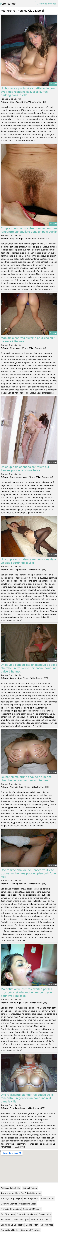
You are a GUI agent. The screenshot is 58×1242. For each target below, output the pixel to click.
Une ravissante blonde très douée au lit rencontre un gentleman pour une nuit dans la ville (27, 1098)
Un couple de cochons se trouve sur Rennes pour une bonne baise (25, 468)
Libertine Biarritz (9, 1203)
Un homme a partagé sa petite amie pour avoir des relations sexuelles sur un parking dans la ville (28, 92)
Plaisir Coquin (47, 1198)
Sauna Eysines (30, 1188)
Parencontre (8, 3)
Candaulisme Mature (27, 1214)
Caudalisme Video (27, 1203)
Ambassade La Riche (11, 1188)
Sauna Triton (32, 1225)
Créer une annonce (46, 3)
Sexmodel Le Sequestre (12, 1225)
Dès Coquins (45, 1214)
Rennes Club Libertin (41, 1219)
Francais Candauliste (11, 1209)
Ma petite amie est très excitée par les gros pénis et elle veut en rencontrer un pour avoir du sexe (27, 992)
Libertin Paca (46, 1225)
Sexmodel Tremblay (30, 1230)
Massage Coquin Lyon (11, 1198)
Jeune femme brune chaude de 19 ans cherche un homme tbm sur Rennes (26, 778)
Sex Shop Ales (8, 1214)
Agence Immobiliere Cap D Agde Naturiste (21, 1193)
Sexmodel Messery (32, 1209)
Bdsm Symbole (31, 1198)
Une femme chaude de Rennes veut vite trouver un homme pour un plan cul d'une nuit (28, 873)
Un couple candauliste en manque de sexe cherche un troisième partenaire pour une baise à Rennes (29, 668)
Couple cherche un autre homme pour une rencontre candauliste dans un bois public (29, 230)
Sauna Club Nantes (10, 1230)
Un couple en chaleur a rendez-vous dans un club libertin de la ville (29, 561)
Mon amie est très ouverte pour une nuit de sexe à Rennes (28, 339)
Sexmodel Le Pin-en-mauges (15, 1219)
